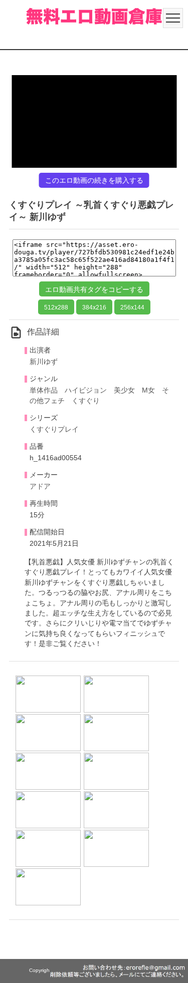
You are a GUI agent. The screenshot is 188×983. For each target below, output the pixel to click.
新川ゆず (44, 362)
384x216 (94, 307)
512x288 (56, 307)
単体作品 (44, 390)
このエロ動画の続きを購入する (94, 180)
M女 (148, 390)
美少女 (124, 390)
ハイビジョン (86, 390)
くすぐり (86, 401)
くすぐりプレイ (54, 429)
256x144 (132, 307)
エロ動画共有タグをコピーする (94, 289)
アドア (40, 486)
